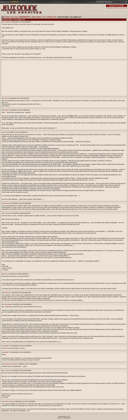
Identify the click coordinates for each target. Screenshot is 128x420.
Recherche (110, 8)
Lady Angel (7, 304)
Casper (6, 110)
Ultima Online (36, 17)
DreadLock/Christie (10, 364)
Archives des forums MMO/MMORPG (17, 17)
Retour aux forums (121, 8)
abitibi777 (7, 346)
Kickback (7, 203)
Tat (5, 132)
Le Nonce (7, 22)
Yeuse (6, 98)
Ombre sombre (9, 401)
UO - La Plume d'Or (49, 17)
